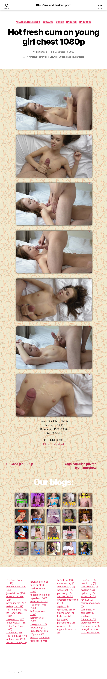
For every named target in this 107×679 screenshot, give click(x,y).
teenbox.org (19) (66, 586)
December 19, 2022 (64, 52)
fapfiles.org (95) (38, 640)
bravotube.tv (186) (16, 622)
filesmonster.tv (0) (90, 626)
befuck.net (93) (65, 580)
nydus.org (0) (88, 593)
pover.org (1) (64, 626)
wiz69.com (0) (88, 596)
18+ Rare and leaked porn (53, 5)
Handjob (71, 22)
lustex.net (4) (64, 616)
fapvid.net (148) (38, 598)
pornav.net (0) (88, 609)
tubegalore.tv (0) (89, 629)
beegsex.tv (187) (15, 619)
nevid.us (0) (87, 599)
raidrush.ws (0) (88, 590)
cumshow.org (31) (66, 583)
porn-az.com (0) (89, 586)
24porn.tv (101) (38, 634)
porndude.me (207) (16, 603)
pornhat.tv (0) (88, 613)
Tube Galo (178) (14, 632)
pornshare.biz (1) (66, 622)
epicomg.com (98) (40, 637)
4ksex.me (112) (38, 627)
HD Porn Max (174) (16, 635)
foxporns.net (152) (40, 594)
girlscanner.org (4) (66, 609)
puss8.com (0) (88, 580)
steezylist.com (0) (90, 632)
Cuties (60, 22)
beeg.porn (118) (38, 624)
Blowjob (48, 22)
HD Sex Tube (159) (16, 642)
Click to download (53, 444)
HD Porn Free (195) (16, 609)
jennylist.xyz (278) (16, 593)
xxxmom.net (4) (65, 613)
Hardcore (85, 22)
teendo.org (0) (88, 583)
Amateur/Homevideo (28, 22)
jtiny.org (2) (63, 619)
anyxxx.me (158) (39, 581)
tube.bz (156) (37, 585)
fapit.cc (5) (63, 606)
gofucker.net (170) (16, 639)
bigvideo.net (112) (39, 630)
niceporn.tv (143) (39, 601)
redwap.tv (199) (14, 606)
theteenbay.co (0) (90, 622)
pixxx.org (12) (64, 593)
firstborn (43, 52)
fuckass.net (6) (65, 596)
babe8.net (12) (65, 590)
